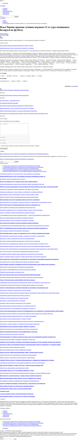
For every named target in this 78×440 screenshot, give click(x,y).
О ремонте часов (4, 391)
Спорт (6, 33)
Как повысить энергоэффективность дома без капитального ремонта (18, 269)
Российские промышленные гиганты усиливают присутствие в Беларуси (22, 170)
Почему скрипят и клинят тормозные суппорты (12, 347)
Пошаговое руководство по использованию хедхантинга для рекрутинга (19, 329)
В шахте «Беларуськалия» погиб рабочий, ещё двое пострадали (17, 280)
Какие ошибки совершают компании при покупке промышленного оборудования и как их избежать (27, 264)
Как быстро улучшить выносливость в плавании (12, 300)
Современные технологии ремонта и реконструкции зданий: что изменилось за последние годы (25, 282)
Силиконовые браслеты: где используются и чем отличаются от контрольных (23, 167)
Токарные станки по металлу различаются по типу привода (15, 303)
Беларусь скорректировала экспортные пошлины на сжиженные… (17, 159)
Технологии (6, 12)
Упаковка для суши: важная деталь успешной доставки (14, 298)
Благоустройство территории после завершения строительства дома (17, 207)
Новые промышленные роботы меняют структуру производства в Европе (20, 378)
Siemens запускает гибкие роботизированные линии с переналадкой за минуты (21, 352)
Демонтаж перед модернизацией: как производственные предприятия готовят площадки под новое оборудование (29, 293)
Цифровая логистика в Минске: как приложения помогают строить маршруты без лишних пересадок (26, 313)
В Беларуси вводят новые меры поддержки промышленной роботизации (20, 274)
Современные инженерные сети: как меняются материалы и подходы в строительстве (22, 362)
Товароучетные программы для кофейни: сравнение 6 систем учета (17, 339)
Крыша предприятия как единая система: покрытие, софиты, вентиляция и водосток (22, 184)
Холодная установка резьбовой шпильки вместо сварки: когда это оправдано (20, 241)
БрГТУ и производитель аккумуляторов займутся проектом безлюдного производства (24, 228)
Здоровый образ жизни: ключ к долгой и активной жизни (15, 388)
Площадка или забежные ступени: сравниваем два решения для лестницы (19, 189)
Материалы (6, 14)
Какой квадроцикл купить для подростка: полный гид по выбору (17, 48)
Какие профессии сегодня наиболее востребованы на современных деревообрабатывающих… (24, 153)
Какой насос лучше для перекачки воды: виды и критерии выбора (17, 238)
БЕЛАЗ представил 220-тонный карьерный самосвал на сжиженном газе (20, 205)
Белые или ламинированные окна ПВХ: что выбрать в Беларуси (17, 217)
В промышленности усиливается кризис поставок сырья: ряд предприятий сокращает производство (28, 337)
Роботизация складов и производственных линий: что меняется (17, 326)
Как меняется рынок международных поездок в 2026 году (15, 295)
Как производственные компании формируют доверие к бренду (16, 45)
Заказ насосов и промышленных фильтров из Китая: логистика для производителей (22, 321)
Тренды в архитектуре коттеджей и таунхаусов (12, 334)
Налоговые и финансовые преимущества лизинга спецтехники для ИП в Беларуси (21, 277)
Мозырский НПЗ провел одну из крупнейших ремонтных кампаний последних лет (25, 171)
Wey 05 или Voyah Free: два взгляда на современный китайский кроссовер (19, 251)
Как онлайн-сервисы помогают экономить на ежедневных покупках (18, 305)
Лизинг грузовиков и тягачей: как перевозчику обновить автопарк (17, 212)
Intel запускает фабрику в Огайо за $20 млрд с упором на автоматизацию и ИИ (21, 365)
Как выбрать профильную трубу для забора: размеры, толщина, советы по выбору (21, 210)
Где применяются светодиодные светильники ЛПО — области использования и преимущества (25, 215)
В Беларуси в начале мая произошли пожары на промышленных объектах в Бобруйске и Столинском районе (30, 344)
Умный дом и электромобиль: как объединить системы (14, 368)
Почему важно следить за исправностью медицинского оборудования (18, 355)
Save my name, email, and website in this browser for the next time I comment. (20, 145)
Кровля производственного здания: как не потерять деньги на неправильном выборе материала (25, 246)
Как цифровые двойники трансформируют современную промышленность (19, 381)
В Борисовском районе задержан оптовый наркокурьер (14, 95)
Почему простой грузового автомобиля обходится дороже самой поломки (19, 197)
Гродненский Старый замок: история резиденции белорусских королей (21, 165)
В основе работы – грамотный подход (10, 100)
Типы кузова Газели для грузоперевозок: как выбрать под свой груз (17, 308)
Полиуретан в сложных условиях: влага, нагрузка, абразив (15, 290)
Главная (5, 8)
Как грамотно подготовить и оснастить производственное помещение (19, 223)
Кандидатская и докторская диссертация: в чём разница (14, 230)
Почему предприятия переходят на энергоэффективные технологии (18, 331)
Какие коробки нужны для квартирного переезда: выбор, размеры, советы (19, 194)
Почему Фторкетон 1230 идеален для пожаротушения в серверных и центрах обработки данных (25, 373)
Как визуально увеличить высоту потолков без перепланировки (16, 267)
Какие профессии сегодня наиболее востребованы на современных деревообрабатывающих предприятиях (29, 259)
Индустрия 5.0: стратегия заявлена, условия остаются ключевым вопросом (21, 375)
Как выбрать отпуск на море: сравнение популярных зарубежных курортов (19, 261)
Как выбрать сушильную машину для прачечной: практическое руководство (20, 324)
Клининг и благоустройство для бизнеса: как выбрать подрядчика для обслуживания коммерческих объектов (30, 342)
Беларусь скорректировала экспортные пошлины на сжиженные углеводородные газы (24, 287)
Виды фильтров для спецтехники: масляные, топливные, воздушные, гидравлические (22, 236)
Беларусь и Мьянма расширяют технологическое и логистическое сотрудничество (22, 383)
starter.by (23, 401)
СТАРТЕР (2, 5)
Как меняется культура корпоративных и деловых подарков (15, 318)
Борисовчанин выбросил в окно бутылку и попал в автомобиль (17, 396)
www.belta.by (74, 86)
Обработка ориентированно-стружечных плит (12, 272)
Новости (5, 9)
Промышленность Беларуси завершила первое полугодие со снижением (20, 199)
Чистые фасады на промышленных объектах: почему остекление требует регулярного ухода (24, 243)
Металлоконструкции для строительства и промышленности (17, 386)
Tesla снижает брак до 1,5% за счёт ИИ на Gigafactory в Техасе (17, 370)
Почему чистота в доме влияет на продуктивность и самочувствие (17, 357)
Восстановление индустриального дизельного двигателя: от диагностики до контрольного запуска (26, 202)
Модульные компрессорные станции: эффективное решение (15, 349)
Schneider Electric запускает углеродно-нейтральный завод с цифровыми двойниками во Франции (27, 360)
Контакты (5, 3)
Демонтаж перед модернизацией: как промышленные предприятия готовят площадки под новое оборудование (29, 249)
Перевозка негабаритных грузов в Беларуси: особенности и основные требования (21, 192)
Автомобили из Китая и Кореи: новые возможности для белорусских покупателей (21, 254)
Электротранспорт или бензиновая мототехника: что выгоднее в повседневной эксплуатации (24, 225)
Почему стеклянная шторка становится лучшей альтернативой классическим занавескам (23, 256)
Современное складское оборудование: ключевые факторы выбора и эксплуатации (21, 285)
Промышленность (7, 11)
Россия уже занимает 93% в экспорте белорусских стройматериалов (20, 168)
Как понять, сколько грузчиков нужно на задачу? (12, 179)
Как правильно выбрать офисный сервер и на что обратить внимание (18, 316)
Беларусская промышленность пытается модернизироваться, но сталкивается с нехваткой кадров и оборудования (31, 311)
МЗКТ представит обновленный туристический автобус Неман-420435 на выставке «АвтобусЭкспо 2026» (29, 186)
